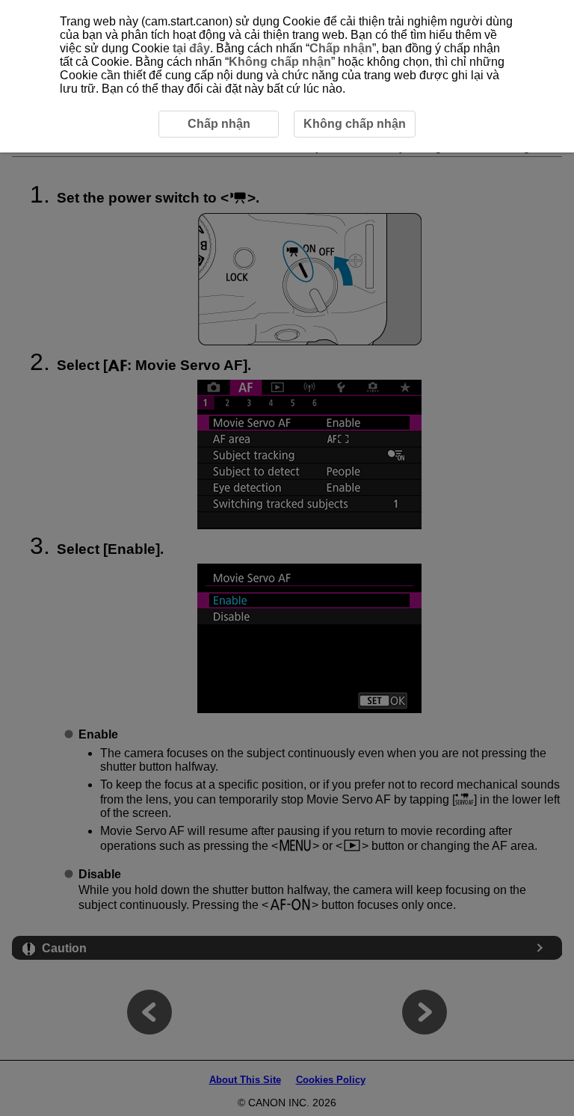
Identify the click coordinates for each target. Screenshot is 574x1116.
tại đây (191, 48)
